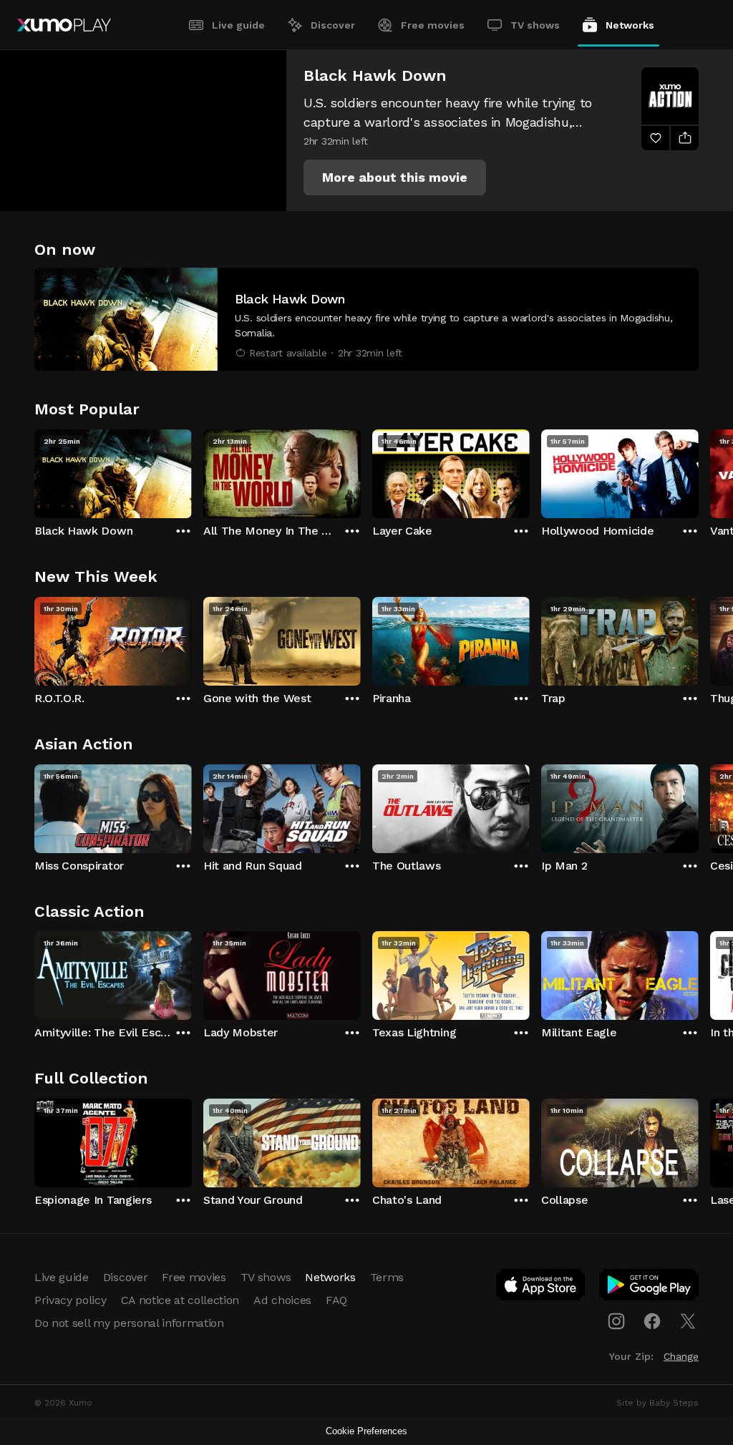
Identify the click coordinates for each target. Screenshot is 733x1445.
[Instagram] (616, 1321)
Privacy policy (70, 1300)
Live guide (238, 25)
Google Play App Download (650, 1287)
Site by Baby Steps (657, 1403)
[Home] (64, 25)
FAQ (336, 1300)
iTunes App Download (541, 1287)
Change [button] (681, 1356)
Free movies (433, 25)
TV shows (535, 25)
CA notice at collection (180, 1300)
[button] (395, 177)
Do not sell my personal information (129, 1323)
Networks (630, 25)
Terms (387, 1277)
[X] (688, 1321)
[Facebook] (652, 1321)
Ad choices (282, 1300)
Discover (333, 25)
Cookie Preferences (366, 1431)
